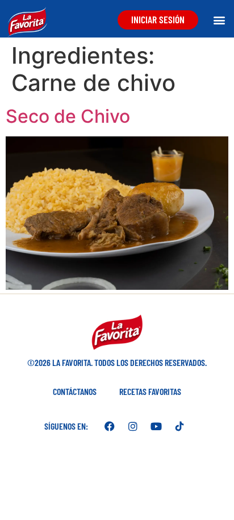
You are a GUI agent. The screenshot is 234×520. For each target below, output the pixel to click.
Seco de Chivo (68, 116)
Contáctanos (75, 391)
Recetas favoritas (150, 391)
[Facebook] (109, 426)
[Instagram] (133, 426)
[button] (219, 19)
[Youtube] (156, 426)
